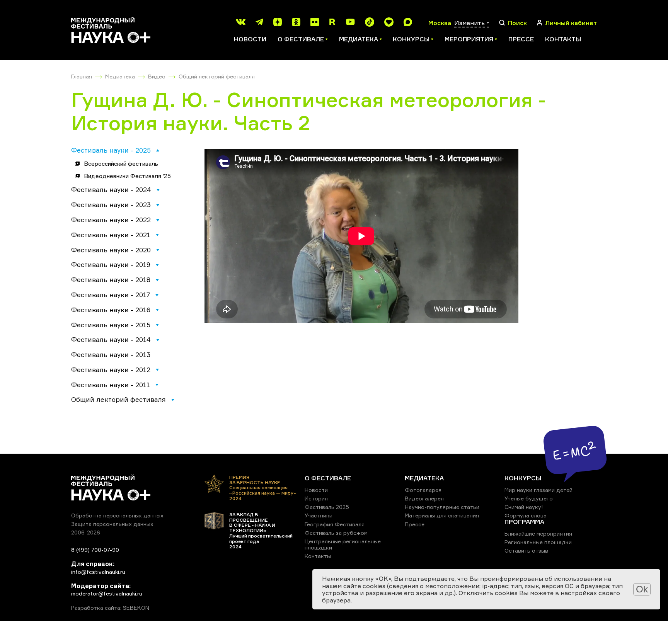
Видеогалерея (424, 498)
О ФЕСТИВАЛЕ (328, 478)
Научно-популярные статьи (442, 507)
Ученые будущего (528, 498)
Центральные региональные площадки (343, 544)
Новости (250, 39)
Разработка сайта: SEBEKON (110, 608)
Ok (642, 589)
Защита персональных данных (112, 524)
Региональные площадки (538, 542)
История (316, 498)
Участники (318, 515)
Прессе (521, 39)
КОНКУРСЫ (522, 478)
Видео (156, 76)
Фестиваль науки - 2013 (110, 354)
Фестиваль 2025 (327, 507)
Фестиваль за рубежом (336, 532)
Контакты (563, 39)
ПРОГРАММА (524, 522)
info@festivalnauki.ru (98, 571)
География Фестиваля (335, 524)
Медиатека (120, 76)
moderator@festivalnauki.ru (106, 593)
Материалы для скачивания (442, 515)
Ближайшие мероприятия (538, 533)
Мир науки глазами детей (538, 490)
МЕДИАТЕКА (424, 478)
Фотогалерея (423, 490)
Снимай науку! (523, 507)
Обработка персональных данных (117, 515)
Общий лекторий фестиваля (217, 76)
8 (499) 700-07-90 (95, 549)
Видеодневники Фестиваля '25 (127, 176)
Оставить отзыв (526, 550)
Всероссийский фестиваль (121, 163)
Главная (81, 76)
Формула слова (525, 515)
